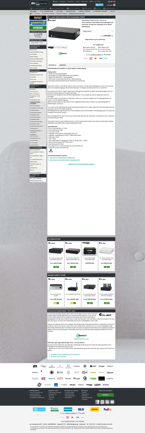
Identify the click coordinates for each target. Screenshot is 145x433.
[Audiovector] (60, 366)
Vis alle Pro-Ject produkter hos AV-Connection (65, 354)
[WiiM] (97, 385)
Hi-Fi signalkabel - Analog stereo (36, 152)
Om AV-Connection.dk (36, 392)
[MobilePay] (85, 58)
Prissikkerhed (88, 51)
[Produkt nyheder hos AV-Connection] (38, 29)
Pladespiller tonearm (35, 138)
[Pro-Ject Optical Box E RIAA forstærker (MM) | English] (109, 2)
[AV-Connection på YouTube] (112, 403)
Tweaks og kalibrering (35, 172)
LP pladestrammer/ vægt (36, 108)
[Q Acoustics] (85, 379)
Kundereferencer (35, 394)
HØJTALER (60, 11)
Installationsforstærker (35, 65)
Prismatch (51, 397)
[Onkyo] (52, 379)
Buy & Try (51, 396)
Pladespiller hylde (34, 115)
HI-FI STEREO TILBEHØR (36, 147)
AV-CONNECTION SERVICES (34, 175)
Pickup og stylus (34, 91)
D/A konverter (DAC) (35, 150)
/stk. (112, 36)
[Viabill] (105, 58)
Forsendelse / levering (55, 392)
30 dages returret (104, 47)
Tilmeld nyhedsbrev (105, 391)
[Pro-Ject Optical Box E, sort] (64, 33)
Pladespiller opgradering (36, 126)
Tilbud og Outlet (69, 394)
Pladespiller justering (35, 117)
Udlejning (84, 399)
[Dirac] (93, 366)
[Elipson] (110, 366)
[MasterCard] (95, 58)
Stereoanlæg (33, 50)
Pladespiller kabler (34, 119)
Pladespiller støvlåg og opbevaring (36, 131)
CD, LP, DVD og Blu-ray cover (35, 164)
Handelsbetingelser (35, 396)
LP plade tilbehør (34, 145)
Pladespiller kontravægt (36, 121)
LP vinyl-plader (34, 142)
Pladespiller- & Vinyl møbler (35, 96)
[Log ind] (95, 1)
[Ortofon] (60, 379)
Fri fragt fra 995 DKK (90, 47)
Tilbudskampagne (70, 396)
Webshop (84, 396)
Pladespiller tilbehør (35, 100)
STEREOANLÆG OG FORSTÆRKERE (35, 46)
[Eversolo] (35, 372)
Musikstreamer (33, 72)
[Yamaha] (106, 385)
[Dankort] (90, 58)
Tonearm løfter (34, 140)
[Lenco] (93, 372)
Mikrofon (32, 170)
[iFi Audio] (68, 372)
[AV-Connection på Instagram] (102, 403)
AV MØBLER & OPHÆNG (100, 11)
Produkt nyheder (69, 392)
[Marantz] (101, 372)
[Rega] (93, 379)
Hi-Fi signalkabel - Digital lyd (36, 156)
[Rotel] (101, 379)
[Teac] (72, 385)
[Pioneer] (68, 379)
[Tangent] (64, 385)
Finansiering (70, 1)
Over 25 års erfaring (105, 49)
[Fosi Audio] (43, 372)
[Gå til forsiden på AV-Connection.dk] (53, 1)
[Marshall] (110, 372)
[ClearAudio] (85, 366)
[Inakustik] (76, 372)
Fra (102, 36)
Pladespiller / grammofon (36, 74)
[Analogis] (43, 366)
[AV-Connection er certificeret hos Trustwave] (54, 409)
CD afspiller (33, 77)
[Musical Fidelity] (35, 379)
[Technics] (81, 385)
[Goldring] (52, 372)
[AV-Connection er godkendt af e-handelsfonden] (39, 409)
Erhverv (91, 1)
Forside (56, 1)
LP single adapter (34, 110)
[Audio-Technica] (52, 366)
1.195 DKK (107, 36)
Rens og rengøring (34, 94)
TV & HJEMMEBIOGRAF (46, 11)
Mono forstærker (34, 63)
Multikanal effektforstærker (36, 59)
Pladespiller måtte (34, 124)
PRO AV (113, 11)
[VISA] (100, 58)
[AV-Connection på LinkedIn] (107, 403)
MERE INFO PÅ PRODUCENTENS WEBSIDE (81, 164)
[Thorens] (89, 385)
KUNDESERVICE (34, 391)
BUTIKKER (84, 391)
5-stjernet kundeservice (91, 49)
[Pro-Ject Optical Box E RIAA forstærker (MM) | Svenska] (114, 2)
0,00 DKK (109, 5)
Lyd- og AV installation (36, 178)
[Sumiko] (47, 385)
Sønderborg (85, 394)
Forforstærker (33, 54)
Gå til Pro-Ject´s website (58, 357)
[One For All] (43, 379)
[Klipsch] (85, 372)
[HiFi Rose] (60, 372)
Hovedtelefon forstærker (36, 61)
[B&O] (68, 366)
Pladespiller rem (34, 128)
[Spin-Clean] (39, 385)
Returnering (62, 1)
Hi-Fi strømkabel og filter (36, 159)
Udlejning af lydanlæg (36, 180)
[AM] (35, 366)
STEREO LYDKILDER (35, 70)
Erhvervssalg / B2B (87, 397)
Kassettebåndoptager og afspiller (36, 82)
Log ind (98, 1)
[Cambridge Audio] (76, 366)
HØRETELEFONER (70, 11)
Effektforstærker (34, 56)
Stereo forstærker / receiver (36, 52)
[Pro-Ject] (76, 379)
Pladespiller (33, 89)
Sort (55, 267)
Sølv (58, 267)
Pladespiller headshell (35, 112)
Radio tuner (33, 79)
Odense (84, 392)
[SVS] (56, 385)
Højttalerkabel (33, 161)
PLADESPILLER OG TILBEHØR (34, 86)
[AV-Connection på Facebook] (97, 403)
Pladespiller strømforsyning (34, 135)
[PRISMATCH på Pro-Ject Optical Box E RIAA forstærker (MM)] (63, 55)
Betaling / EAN (52, 394)
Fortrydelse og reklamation (37, 397)
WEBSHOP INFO (53, 391)
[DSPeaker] (101, 366)
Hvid (71, 267)
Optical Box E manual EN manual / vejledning (65, 160)
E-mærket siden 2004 (105, 51)
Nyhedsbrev (68, 397)
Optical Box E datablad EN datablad (62, 158)
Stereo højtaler (33, 68)
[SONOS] (110, 379)
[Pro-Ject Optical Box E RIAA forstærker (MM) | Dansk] (112, 2)
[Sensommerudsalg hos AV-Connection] (38, 24)
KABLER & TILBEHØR (84, 11)
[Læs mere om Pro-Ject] (52, 21)
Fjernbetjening (33, 167)
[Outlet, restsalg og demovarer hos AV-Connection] (38, 19)
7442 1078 (92, 424)
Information (84, 1)
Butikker (77, 1)
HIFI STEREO (33, 11)
